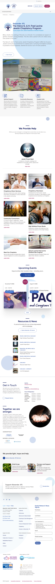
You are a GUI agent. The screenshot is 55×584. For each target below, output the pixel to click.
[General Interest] (43, 524)
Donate (47, 6)
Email (36, 530)
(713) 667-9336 (28, 384)
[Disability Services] (43, 526)
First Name (37, 509)
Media (4, 543)
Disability (21, 521)
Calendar (21, 510)
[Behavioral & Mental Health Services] (43, 525)
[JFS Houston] (12, 6)
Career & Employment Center (25, 523)
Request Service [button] (9, 398)
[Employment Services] (43, 527)
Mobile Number (38, 536)
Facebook (21, 537)
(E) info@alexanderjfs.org (8, 520)
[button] (51, 6)
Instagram (21, 535)
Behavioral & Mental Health (25, 515)
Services (30, 6)
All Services (21, 513)
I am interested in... (39, 521)
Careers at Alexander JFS (24, 529)
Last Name (37, 515)
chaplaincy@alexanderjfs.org (32, 389)
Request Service (38, 6)
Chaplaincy (21, 526)
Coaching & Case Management (26, 518)
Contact (4, 545)
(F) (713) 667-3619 (6, 518)
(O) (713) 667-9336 (6, 516)
